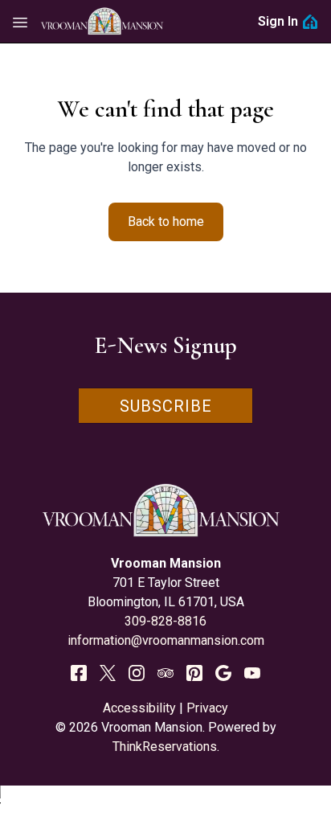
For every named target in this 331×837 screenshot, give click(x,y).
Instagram (137, 673)
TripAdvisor (165, 673)
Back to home (166, 221)
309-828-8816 (165, 621)
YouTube (252, 673)
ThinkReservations (164, 746)
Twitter (108, 673)
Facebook (79, 673)
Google (223, 673)
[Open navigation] (20, 21)
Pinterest (194, 673)
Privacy (207, 708)
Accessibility (139, 708)
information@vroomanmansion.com (165, 640)
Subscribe (166, 406)
